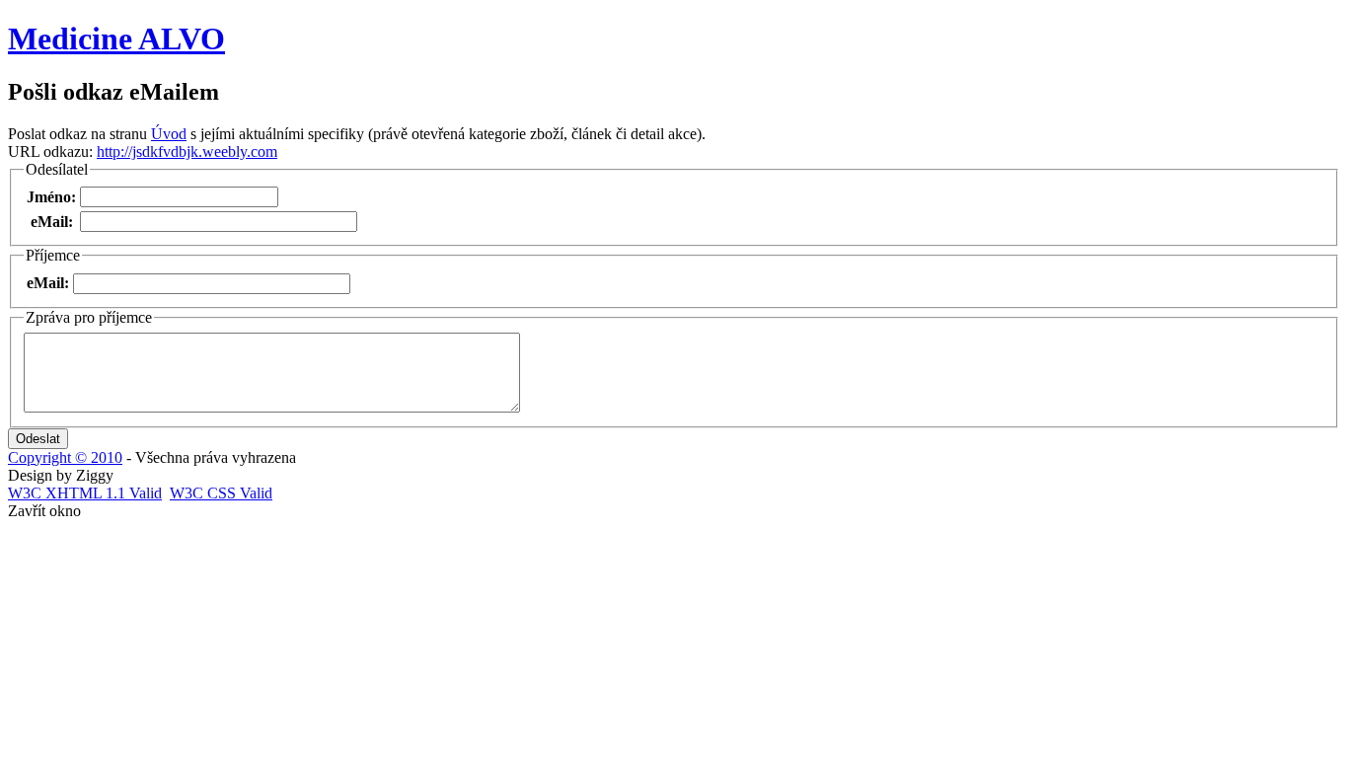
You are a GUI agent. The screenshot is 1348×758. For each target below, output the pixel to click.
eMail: (52, 221)
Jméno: (51, 197)
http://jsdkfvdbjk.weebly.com (187, 151)
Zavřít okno (44, 510)
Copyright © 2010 (65, 457)
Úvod (169, 133)
